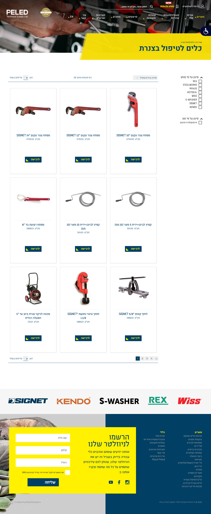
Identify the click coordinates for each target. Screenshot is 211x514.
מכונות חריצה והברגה (192, 486)
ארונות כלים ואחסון (193, 436)
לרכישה (135, 159)
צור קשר (83, 17)
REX (195, 81)
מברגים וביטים (195, 449)
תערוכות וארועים (100, 17)
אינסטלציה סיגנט (188, 122)
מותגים (117, 16)
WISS (194, 96)
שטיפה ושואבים (194, 452)
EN (71, 16)
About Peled (158, 459)
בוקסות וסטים (195, 439)
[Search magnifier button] (151, 6)
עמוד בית (199, 42)
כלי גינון (198, 466)
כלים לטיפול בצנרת (193, 479)
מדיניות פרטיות (157, 456)
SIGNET (193, 103)
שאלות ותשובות (151, 17)
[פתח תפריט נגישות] (205, 31)
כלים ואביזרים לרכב (192, 483)
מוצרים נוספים (195, 472)
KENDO (193, 107)
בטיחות (198, 459)
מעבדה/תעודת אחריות (171, 17)
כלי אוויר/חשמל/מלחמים (190, 462)
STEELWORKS (190, 85)
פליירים (198, 446)
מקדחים (198, 476)
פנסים (199, 469)
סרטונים (132, 16)
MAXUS (193, 88)
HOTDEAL (192, 92)
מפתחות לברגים (194, 442)
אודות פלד (190, 17)
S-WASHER (191, 99)
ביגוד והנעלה (196, 456)
